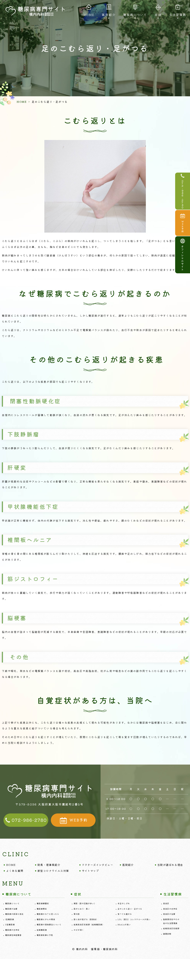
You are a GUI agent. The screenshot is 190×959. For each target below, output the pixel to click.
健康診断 (167, 933)
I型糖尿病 (9, 919)
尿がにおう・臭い (82, 908)
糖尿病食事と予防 (45, 935)
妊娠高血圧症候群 (171, 928)
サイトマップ (90, 871)
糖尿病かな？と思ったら (48, 914)
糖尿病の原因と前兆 (14, 914)
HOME (88, 14)
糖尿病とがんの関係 (46, 919)
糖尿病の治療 (11, 908)
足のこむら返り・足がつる (130, 908)
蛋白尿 (77, 914)
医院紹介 (128, 865)
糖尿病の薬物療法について (49, 924)
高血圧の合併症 (170, 908)
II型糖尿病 (10, 924)
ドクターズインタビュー (97, 865)
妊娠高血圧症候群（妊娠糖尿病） (89, 924)
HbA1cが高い (124, 924)
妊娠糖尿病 (42, 929)
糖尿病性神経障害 (13, 935)
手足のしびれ (124, 903)
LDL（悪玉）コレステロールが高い (134, 919)
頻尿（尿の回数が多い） (85, 903)
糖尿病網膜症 (43, 903)
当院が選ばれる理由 (170, 865)
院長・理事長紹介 (48, 865)
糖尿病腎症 (42, 908)
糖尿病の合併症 (12, 929)
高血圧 (166, 903)
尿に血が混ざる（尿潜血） (86, 919)
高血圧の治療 (169, 914)
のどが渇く (79, 929)
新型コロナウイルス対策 (53, 871)
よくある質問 (14, 871)
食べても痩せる (125, 914)
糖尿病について (12, 903)
